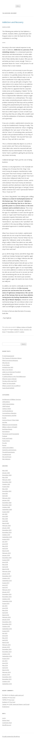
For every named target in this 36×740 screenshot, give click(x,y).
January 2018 (6, 574)
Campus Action (6, 408)
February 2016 (6, 617)
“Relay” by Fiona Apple (8, 383)
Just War (4, 422)
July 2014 (4, 661)
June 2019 (5, 544)
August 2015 (5, 631)
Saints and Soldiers (8, 447)
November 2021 (6, 491)
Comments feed (7, 723)
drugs (21, 329)
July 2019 (4, 541)
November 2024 (6, 475)
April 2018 (5, 567)
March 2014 (5, 670)
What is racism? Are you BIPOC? (11, 386)
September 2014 (7, 656)
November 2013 (6, 679)
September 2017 (7, 580)
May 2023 (5, 489)
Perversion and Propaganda (10, 434)
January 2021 (6, 500)
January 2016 (6, 619)
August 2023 (5, 486)
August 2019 (5, 539)
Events (4, 418)
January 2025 (6, 473)
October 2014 (6, 654)
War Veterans (6, 459)
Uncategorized (6, 454)
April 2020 (5, 521)
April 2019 (5, 548)
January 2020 (6, 528)
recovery (26, 329)
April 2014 (5, 668)
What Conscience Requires (10, 360)
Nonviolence (6, 431)
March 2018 (5, 569)
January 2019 (6, 555)
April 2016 (5, 613)
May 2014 (5, 665)
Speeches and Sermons (9, 450)
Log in (4, 718)
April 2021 (5, 496)
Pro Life (4, 329)
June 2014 (5, 663)
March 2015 (5, 642)
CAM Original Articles (8, 404)
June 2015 (5, 635)
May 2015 (5, 638)
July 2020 (4, 514)
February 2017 (6, 590)
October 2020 (6, 507)
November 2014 (6, 651)
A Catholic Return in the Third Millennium (14, 376)
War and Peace (6, 457)
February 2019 (6, 553)
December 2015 (6, 622)
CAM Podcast (6, 406)
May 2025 (5, 470)
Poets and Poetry (7, 438)
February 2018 (6, 571)
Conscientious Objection (9, 413)
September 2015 (7, 629)
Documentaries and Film (9, 415)
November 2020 (6, 505)
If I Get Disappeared (8, 356)
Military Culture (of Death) (24, 327)
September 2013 (7, 684)
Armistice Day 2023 (7, 367)
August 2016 (5, 603)
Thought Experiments (8, 452)
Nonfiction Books (7, 429)
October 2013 (6, 681)
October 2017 (6, 578)
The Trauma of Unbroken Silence (12, 358)
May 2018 (5, 564)
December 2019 (6, 530)
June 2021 (5, 493)
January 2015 (6, 647)
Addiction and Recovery (12, 22)
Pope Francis (6, 441)
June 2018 (5, 562)
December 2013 (6, 677)
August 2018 (5, 560)
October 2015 (6, 626)
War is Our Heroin (7, 369)
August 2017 (5, 583)
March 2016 (5, 615)
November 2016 (6, 596)
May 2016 (5, 610)
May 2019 (5, 546)
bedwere (5, 697)
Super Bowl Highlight (8, 388)
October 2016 (6, 599)
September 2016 (7, 601)
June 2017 (5, 585)
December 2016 (6, 594)
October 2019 (6, 535)
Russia (4, 445)
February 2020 (6, 525)
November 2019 (6, 532)
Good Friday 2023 (7, 374)
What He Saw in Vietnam (9, 379)
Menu (18, 6)
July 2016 (4, 606)
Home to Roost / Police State (10, 420)
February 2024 (6, 480)
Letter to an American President (11, 372)
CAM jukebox (6, 402)
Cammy (22, 332)
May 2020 (5, 519)
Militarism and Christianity (9, 425)
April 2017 (5, 587)
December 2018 (6, 557)
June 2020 (5, 516)
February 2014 (6, 672)
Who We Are (6, 363)
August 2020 (5, 512)
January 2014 (6, 674)
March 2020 (5, 523)
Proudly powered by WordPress (11, 736)
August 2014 (5, 658)
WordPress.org (6, 725)
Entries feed (5, 720)
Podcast (4, 436)
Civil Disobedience (7, 411)
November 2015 (6, 624)
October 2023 (6, 484)
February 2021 (6, 498)
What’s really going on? (17, 695)
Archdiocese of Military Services (11, 399)
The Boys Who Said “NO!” (9, 381)
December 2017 (6, 576)
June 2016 (5, 608)
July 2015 (4, 633)
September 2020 (7, 509)
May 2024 (5, 477)
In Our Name (6, 365)
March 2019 (5, 551)
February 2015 (6, 645)
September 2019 (7, 537)
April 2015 (5, 640)
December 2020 (6, 502)
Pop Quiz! (12, 697)
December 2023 (6, 482)
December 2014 (6, 649)
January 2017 (6, 592)
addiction (16, 329)
